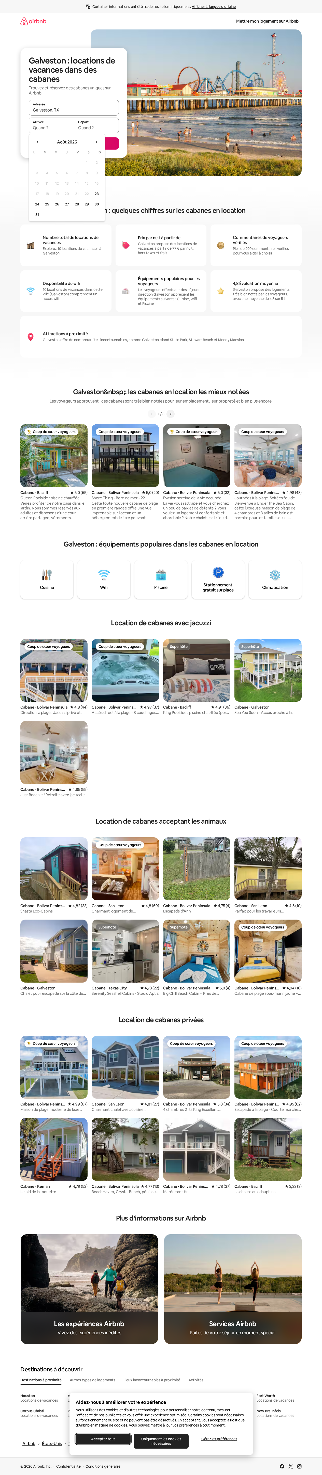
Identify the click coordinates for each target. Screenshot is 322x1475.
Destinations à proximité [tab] (41, 1380)
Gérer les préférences (219, 1439)
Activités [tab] (195, 1380)
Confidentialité (68, 1466)
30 (97, 204)
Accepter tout (103, 1439)
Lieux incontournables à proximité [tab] (151, 1380)
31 (37, 214)
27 (67, 204)
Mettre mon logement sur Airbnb (267, 21)
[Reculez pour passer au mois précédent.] (37, 142)
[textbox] (51, 128)
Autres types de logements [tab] (92, 1380)
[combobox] (74, 110)
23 (97, 193)
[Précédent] (152, 414)
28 (77, 204)
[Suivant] (170, 414)
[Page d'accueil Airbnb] (33, 21)
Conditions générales (103, 1466)
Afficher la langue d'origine (214, 6)
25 (47, 204)
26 (57, 204)
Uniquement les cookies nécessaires (161, 1441)
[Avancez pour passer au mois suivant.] (96, 142)
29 (87, 204)
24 (37, 204)
